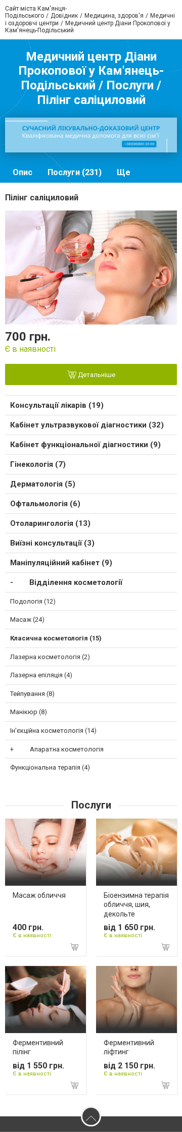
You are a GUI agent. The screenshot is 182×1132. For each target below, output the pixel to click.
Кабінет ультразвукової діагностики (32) (87, 424)
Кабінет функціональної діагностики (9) (85, 444)
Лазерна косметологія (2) (50, 657)
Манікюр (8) (28, 712)
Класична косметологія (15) (56, 638)
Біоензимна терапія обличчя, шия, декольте (136, 904)
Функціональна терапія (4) (50, 767)
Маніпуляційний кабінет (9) (61, 562)
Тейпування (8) (32, 693)
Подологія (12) (33, 601)
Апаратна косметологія (67, 749)
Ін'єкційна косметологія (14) (53, 730)
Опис (22, 172)
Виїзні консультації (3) (52, 543)
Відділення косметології (75, 582)
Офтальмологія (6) (45, 503)
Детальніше (95, 375)
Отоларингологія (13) (50, 523)
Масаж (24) (27, 619)
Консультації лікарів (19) (57, 405)
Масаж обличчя (39, 895)
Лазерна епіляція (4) (41, 675)
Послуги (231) (75, 172)
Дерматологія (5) (42, 484)
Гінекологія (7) (38, 464)
